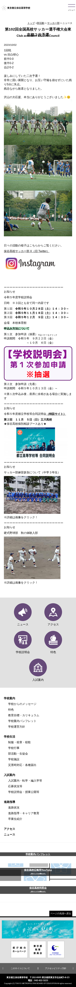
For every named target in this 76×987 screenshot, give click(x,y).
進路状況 (13, 807)
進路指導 (9, 801)
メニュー (71, 10)
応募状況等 (15, 786)
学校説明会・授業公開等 (23, 791)
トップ (31, 23)
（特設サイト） (56, 413)
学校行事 (13, 747)
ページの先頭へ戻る (60, 913)
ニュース (9, 834)
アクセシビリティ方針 (55, 968)
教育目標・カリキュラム (23, 715)
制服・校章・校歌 (19, 742)
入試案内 (9, 774)
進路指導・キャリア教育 (23, 813)
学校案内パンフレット (22, 720)
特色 (11, 709)
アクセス (9, 828)
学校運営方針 (16, 726)
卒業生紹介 (15, 818)
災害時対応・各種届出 (22, 764)
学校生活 (9, 736)
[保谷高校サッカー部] (30, 270)
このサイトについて (20, 968)
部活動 (40, 23)
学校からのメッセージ (22, 703)
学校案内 (9, 698)
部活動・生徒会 (18, 753)
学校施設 (13, 759)
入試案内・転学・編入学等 (25, 780)
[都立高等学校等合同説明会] (36, 456)
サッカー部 (53, 23)
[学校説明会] (38, 378)
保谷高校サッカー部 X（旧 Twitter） (26, 251)
